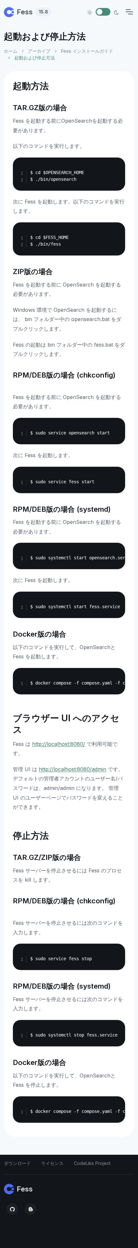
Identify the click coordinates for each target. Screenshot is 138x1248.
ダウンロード (17, 1163)
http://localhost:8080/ (58, 744)
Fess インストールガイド (87, 51)
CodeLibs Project (92, 1163)
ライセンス (52, 1163)
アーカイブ (39, 51)
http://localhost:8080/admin (72, 769)
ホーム (10, 51)
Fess (32, 12)
